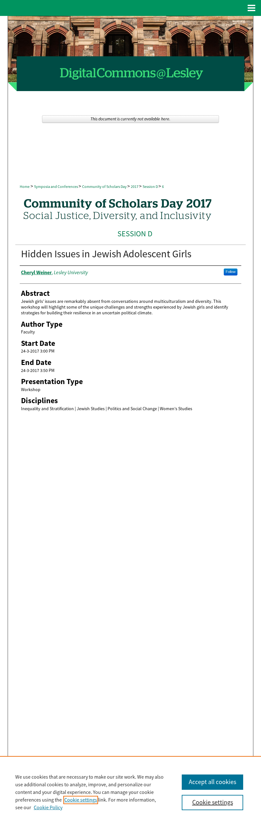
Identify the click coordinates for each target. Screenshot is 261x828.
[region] (130, 792)
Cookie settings (80, 800)
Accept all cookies (212, 782)
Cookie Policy (48, 807)
